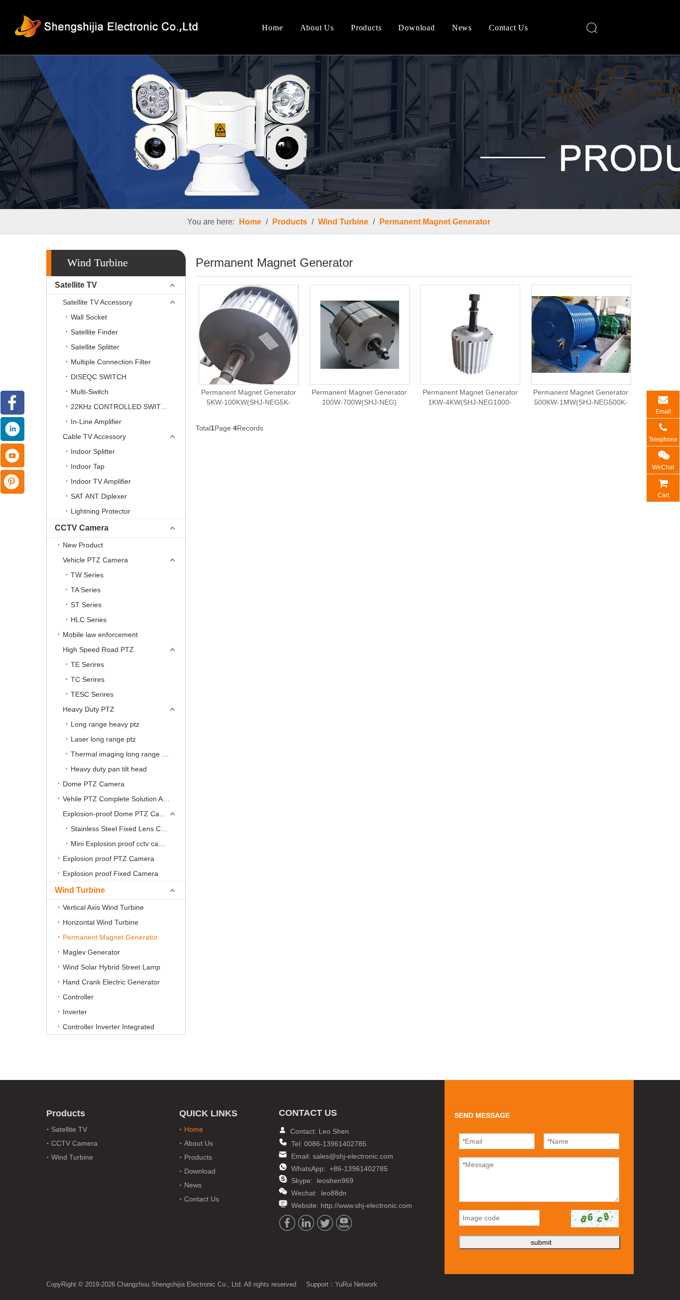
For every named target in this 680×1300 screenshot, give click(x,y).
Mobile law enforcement (100, 635)
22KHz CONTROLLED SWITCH (121, 407)
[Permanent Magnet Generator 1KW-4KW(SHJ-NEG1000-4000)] (470, 334)
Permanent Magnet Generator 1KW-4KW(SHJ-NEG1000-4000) (470, 397)
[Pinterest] (12, 482)
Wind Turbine (343, 221)
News (462, 27)
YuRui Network (356, 1284)
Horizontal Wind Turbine (100, 922)
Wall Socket (89, 317)
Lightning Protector (100, 511)
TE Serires (87, 664)
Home (272, 27)
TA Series (86, 590)
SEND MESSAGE (633, 1291)
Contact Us (508, 27)
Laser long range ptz (103, 739)
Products (366, 27)
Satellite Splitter (95, 347)
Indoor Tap (88, 466)
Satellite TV (76, 285)
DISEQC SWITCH (98, 377)
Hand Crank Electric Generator (111, 982)
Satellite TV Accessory (97, 302)
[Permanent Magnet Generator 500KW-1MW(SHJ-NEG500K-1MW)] (581, 334)
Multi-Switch (90, 392)
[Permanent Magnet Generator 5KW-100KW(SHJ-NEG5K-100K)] (248, 342)
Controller (78, 997)
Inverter (75, 1012)
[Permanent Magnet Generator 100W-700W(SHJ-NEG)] (359, 334)
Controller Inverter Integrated (108, 1027)
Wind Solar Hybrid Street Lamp (111, 967)
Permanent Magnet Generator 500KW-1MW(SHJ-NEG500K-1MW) (580, 397)
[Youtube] (344, 1223)
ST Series (86, 605)
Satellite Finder (94, 332)
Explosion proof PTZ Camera (108, 859)
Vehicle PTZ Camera (95, 560)
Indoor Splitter (93, 451)
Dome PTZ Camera (93, 784)
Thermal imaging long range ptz (121, 754)
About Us (317, 27)
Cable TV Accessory (94, 436)
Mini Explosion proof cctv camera (123, 844)
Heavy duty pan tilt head (109, 769)
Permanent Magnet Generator (434, 221)
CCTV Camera (82, 528)
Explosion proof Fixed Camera (110, 873)
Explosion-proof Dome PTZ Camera (119, 814)
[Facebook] (287, 1223)
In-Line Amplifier (96, 422)
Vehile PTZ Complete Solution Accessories (124, 799)
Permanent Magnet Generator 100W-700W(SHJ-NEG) (359, 397)
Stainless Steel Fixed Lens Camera (126, 829)
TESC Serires (92, 694)
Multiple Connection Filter (111, 362)
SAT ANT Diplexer (99, 496)
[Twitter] (325, 1223)
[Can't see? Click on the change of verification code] (595, 1218)
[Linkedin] (306, 1223)
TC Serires (88, 679)
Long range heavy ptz (105, 724)
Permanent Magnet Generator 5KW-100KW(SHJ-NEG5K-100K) (248, 397)
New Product (83, 545)
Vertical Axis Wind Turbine (103, 907)
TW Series (87, 575)
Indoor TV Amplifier (101, 481)
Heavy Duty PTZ (88, 709)
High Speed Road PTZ (98, 649)
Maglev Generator (91, 952)
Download (416, 27)
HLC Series (89, 620)
